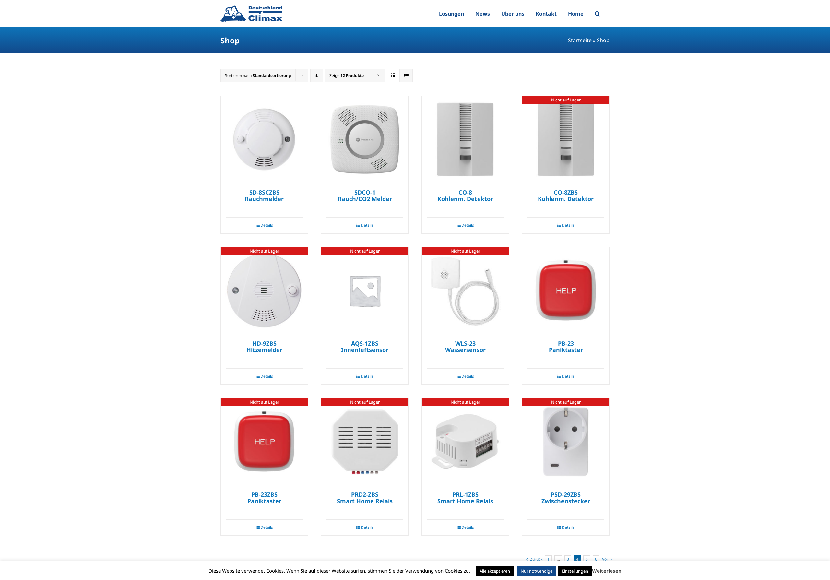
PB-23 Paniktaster (566, 346)
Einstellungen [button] (575, 571)
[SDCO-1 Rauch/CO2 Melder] (364, 139)
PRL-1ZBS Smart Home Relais (465, 498)
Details (266, 225)
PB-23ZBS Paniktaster (264, 498)
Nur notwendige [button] (536, 571)
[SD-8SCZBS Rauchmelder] (264, 139)
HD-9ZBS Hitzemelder (264, 346)
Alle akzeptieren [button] (495, 571)
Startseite (580, 40)
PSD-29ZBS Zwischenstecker (565, 498)
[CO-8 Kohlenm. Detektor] (465, 139)
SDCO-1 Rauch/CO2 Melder (365, 195)
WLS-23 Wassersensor (465, 346)
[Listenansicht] (406, 75)
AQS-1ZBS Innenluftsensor (364, 346)
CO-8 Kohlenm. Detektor (465, 195)
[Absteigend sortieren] (316, 75)
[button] (597, 13)
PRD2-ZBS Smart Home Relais (365, 498)
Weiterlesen (607, 570)
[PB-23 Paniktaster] (565, 290)
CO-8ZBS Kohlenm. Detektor (566, 195)
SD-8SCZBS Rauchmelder (264, 195)
